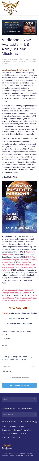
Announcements (15, 61)
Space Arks (26, 357)
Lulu (30, 323)
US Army (22, 359)
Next (33, 367)
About (23, 426)
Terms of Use (26, 430)
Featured (25, 61)
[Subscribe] (35, 414)
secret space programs (11, 357)
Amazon (25, 313)
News (23, 434)
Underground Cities (10, 359)
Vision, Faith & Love (25, 455)
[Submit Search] (34, 399)
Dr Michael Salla (16, 59)
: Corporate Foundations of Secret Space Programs (18, 254)
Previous (7, 367)
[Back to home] (11, 7)
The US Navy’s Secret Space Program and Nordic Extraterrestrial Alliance (19, 249)
